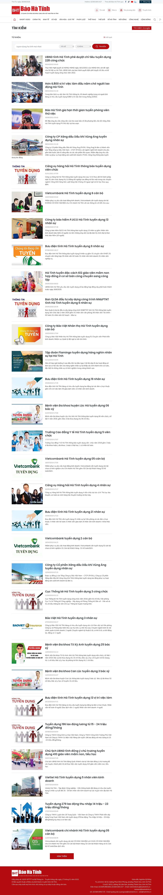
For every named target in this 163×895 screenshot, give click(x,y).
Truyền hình (147, 10)
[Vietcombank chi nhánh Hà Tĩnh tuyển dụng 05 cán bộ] (27, 839)
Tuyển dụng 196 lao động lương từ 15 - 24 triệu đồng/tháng (76, 726)
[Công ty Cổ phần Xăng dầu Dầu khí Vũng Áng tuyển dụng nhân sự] (27, 573)
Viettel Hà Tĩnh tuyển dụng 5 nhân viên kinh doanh (74, 779)
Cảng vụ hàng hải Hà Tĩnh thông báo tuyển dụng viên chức (78, 168)
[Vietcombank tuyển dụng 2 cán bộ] (27, 547)
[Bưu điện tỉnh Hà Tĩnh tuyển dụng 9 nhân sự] (27, 255)
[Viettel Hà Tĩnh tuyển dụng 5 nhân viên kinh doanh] (27, 786)
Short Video (25, 19)
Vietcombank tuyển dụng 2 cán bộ (68, 538)
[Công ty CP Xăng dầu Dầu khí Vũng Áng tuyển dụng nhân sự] (27, 145)
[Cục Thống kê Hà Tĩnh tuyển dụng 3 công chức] (27, 600)
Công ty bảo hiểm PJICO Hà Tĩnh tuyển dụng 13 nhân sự (76, 221)
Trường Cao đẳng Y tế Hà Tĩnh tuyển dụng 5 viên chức (77, 434)
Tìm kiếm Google (141, 28)
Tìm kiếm (19, 28)
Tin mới (102, 10)
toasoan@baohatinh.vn (142, 889)
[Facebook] (125, 2)
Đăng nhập (146, 2)
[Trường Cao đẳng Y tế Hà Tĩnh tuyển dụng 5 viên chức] (27, 441)
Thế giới (101, 19)
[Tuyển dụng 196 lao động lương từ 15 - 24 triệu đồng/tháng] (27, 733)
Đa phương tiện (129, 10)
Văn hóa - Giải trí (66, 19)
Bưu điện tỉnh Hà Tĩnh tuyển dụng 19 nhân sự (75, 379)
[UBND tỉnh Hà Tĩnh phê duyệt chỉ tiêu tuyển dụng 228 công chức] (27, 65)
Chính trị (37, 19)
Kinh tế (46, 19)
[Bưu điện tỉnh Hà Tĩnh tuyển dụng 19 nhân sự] (27, 387)
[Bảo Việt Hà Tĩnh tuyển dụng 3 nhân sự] (27, 626)
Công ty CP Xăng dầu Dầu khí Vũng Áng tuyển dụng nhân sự (76, 138)
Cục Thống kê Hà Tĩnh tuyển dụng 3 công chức (76, 591)
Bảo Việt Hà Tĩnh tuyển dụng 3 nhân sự (71, 618)
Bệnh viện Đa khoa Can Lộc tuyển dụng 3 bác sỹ (77, 671)
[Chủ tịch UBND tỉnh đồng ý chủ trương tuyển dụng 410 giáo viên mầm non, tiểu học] (27, 759)
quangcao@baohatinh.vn (128, 892)
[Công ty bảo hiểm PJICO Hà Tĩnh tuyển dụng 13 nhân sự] (27, 228)
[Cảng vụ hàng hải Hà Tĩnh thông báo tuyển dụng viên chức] (27, 175)
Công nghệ (134, 19)
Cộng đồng (146, 19)
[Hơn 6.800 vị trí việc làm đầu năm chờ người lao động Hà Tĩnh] (27, 92)
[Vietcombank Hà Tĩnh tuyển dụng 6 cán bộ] (27, 202)
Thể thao (92, 19)
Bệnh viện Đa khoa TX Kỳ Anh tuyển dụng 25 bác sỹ (77, 646)
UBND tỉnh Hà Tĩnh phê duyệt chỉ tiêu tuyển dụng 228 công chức (78, 58)
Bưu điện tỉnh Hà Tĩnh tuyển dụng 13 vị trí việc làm (78, 698)
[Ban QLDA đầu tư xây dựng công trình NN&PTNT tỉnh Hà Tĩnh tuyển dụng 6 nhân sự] (27, 308)
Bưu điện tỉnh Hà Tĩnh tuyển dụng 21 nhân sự (75, 512)
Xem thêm (62, 856)
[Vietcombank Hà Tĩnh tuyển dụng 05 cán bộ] (27, 467)
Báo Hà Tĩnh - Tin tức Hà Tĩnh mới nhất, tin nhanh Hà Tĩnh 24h (36, 10)
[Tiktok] (129, 2)
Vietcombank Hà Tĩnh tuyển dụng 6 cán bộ (74, 193)
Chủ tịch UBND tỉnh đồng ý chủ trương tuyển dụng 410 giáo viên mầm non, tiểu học (75, 752)
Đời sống (123, 19)
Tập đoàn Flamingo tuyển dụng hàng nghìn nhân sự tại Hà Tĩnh (78, 354)
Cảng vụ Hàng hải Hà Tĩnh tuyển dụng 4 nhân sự (77, 485)
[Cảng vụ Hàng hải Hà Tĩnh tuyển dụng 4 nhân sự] (27, 494)
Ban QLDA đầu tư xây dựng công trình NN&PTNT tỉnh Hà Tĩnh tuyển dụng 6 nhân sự (77, 301)
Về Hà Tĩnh (112, 19)
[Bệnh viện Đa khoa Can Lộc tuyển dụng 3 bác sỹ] (27, 680)
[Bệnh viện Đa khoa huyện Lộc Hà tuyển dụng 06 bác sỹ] (27, 414)
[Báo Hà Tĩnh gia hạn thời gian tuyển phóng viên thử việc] (27, 119)
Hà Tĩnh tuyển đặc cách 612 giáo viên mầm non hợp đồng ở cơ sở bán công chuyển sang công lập (77, 276)
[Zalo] (136, 2)
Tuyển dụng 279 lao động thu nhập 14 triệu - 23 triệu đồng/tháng (76, 805)
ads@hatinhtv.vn (145, 892)
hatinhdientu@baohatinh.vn (140, 887)
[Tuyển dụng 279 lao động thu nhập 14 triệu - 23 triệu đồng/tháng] (27, 812)
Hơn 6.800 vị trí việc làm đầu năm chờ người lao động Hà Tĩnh (77, 85)
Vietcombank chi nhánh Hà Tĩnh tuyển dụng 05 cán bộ (77, 832)
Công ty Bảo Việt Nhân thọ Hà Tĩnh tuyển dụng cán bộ (76, 327)
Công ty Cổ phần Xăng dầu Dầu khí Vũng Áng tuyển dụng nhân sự (75, 566)
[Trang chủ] (14, 19)
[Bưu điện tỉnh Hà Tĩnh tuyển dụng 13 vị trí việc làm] (27, 706)
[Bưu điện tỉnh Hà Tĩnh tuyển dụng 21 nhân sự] (27, 520)
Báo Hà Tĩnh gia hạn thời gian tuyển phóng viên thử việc (77, 112)
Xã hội (54, 19)
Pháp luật (81, 19)
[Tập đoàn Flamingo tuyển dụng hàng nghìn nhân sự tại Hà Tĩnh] (27, 361)
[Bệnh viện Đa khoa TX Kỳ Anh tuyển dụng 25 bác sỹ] (27, 653)
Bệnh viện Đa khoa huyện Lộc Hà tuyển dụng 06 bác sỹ (77, 407)
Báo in (114, 10)
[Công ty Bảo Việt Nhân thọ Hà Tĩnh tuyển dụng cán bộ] (27, 334)
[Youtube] (132, 2)
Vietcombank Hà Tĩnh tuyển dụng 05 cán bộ (75, 459)
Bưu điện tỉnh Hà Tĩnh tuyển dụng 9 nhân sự (74, 246)
